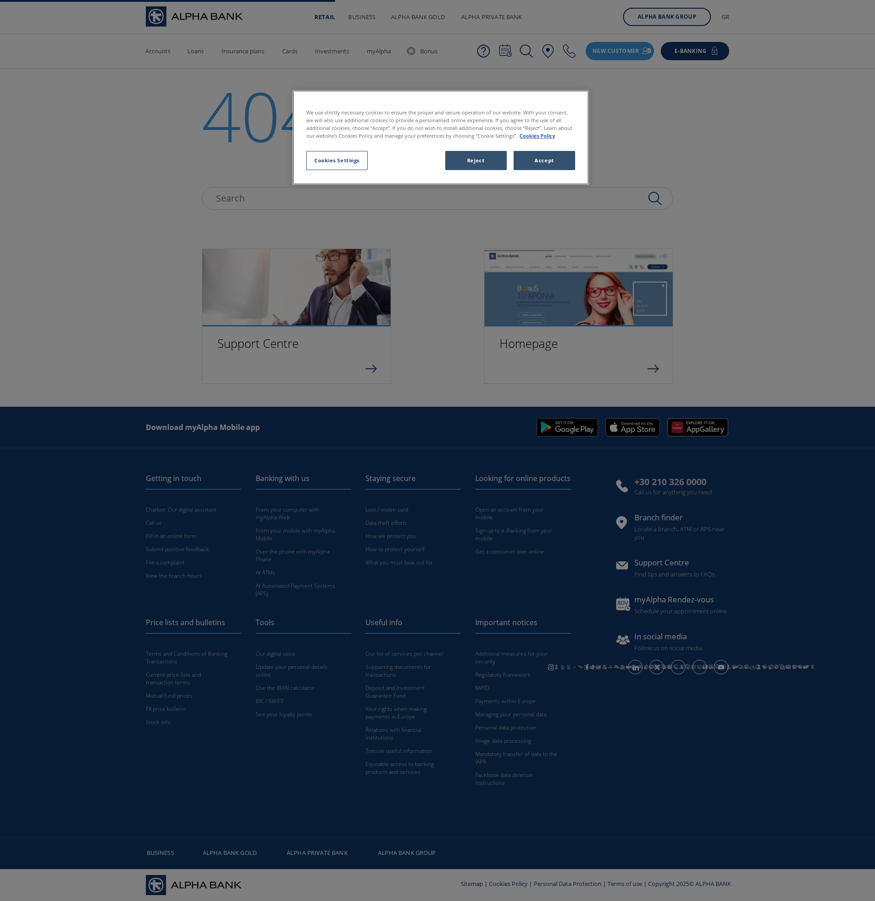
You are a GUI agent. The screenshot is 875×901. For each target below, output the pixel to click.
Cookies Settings (337, 160)
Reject (475, 160)
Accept (544, 160)
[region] (441, 137)
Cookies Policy (537, 135)
